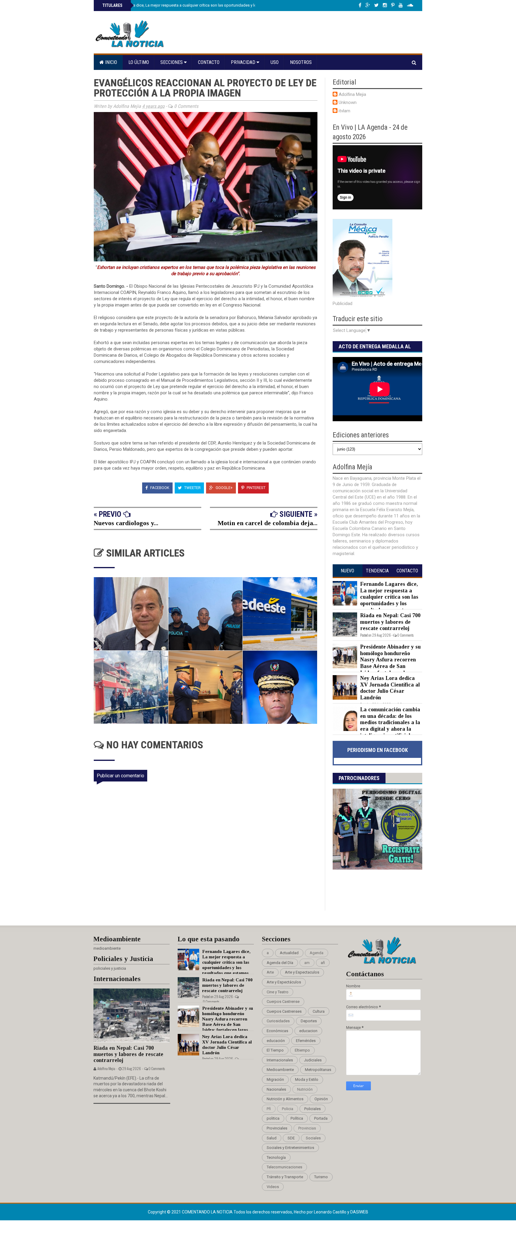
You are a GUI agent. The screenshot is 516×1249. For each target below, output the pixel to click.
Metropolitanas (318, 1069)
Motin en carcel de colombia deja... (267, 523)
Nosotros (301, 62)
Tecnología (276, 1157)
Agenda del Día (280, 962)
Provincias (307, 1128)
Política (297, 1118)
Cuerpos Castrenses (284, 1011)
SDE (291, 1138)
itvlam (344, 111)
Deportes (309, 1021)
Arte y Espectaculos (302, 972)
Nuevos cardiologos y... (126, 523)
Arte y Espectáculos (284, 982)
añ (323, 962)
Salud (272, 1138)
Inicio (110, 62)
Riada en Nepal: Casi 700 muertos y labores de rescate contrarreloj (390, 621)
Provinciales (277, 1128)
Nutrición (305, 1089)
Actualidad (289, 953)
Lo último (138, 62)
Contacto (208, 62)
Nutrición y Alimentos (285, 1099)
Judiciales (313, 1060)
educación (276, 1040)
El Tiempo (275, 1050)
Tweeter (192, 487)
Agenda (316, 953)
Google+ (224, 487)
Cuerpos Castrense (283, 1001)
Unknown (348, 102)
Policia (287, 1109)
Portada (321, 1118)
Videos (273, 1186)
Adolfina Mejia (352, 94)
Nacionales (276, 1089)
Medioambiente (280, 1069)
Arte (270, 972)
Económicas (277, 1031)
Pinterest (255, 487)
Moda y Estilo (306, 1079)
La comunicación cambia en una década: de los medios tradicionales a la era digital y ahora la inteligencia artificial (390, 722)
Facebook (159, 487)
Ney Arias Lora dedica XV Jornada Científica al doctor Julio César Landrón (390, 688)
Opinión (321, 1099)
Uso (275, 62)
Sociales (313, 1138)
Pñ (269, 1109)
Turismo (321, 1177)
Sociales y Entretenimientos (290, 1147)
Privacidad (244, 62)
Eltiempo (302, 1050)
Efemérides (306, 1040)
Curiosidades (278, 1021)
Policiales (312, 1109)
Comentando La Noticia (208, 1212)
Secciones (172, 62)
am (307, 962)
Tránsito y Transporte (285, 1177)
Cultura (319, 1011)
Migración (275, 1079)
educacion (308, 1031)
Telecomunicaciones (284, 1167)
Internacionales (280, 1060)
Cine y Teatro (277, 992)
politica (273, 1118)
